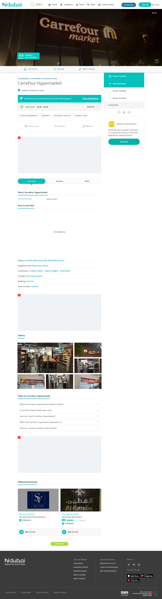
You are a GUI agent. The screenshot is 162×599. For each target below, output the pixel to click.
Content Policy (10, 592)
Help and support (60, 592)
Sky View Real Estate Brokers (32, 517)
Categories (68, 4)
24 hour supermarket (28, 116)
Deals (92, 4)
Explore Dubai (107, 4)
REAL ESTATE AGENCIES (27, 514)
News (81, 4)
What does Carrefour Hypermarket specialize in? (41, 422)
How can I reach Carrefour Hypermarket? (37, 416)
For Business (129, 4)
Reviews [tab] (59, 181)
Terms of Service (42, 592)
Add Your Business (108, 571)
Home (54, 4)
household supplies (62, 116)
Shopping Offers (80, 567)
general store (81, 116)
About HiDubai (79, 574)
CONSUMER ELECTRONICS (70, 514)
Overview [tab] (31, 181)
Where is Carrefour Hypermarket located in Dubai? (42, 404)
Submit (124, 141)
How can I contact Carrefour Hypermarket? (38, 428)
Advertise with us (108, 563)
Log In (156, 4)
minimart (46, 116)
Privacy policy (26, 592)
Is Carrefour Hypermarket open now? (36, 410)
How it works (79, 578)
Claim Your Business (109, 567)
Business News (80, 571)
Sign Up (145, 4)
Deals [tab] (87, 181)
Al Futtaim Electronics (72, 517)
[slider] (72, 520)
